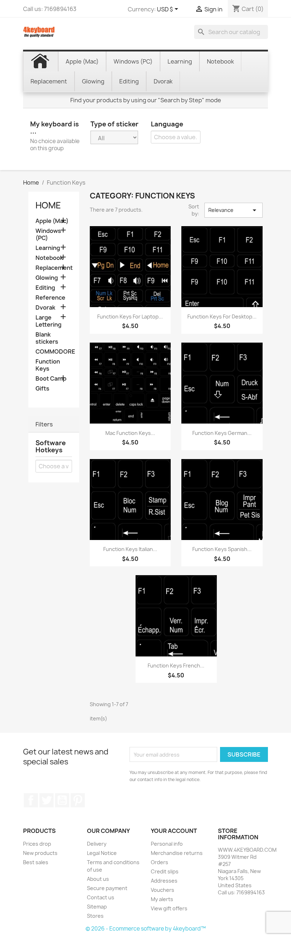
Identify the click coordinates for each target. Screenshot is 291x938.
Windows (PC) (48, 234)
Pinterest (78, 800)
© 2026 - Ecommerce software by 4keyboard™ (146, 928)
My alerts (162, 899)
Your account (174, 831)
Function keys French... (176, 665)
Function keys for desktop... (222, 316)
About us (98, 879)
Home (48, 205)
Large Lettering (48, 321)
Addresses (164, 880)
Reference (50, 297)
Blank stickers (46, 338)
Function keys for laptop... (130, 316)
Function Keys (47, 365)
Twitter (46, 800)
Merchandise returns (177, 853)
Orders (159, 862)
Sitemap (97, 906)
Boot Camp (50, 378)
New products (40, 853)
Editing (45, 287)
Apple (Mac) (51, 221)
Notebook (49, 258)
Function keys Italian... (130, 549)
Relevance (233, 210)
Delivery (96, 843)
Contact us (100, 897)
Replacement (53, 268)
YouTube (62, 800)
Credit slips (165, 871)
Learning (47, 248)
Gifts (42, 388)
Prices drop (37, 843)
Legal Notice (102, 853)
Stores (95, 915)
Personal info (167, 843)
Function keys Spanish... (222, 549)
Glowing (46, 278)
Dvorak (45, 307)
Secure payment (107, 888)
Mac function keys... (130, 433)
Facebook (31, 800)
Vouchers (162, 890)
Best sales (35, 862)
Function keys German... (222, 433)
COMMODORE (53, 351)
